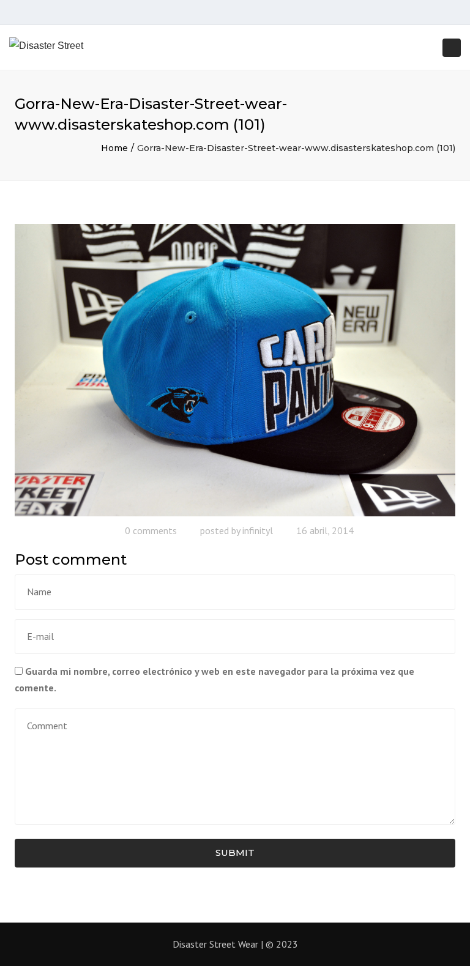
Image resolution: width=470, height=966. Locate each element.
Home (114, 148)
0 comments (151, 530)
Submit (235, 852)
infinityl (257, 530)
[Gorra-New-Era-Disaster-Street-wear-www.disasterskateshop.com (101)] (235, 369)
